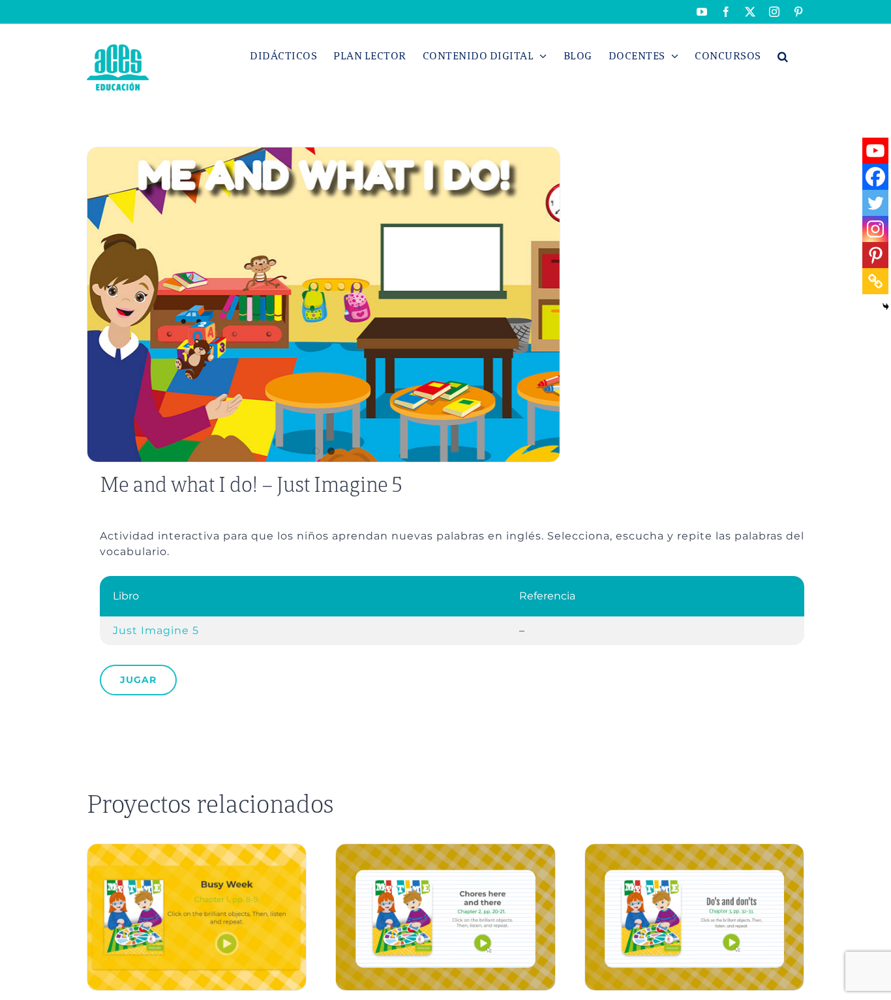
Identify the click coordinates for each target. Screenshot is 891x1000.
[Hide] (886, 306)
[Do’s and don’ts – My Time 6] (694, 849)
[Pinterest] (875, 255)
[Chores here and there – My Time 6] (445, 849)
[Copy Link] (875, 281)
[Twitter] (875, 203)
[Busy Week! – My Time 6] (197, 849)
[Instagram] (875, 229)
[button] (783, 56)
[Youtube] (875, 151)
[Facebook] (875, 177)
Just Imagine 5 (156, 630)
